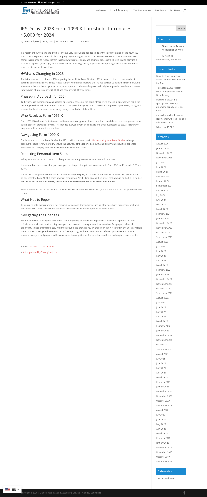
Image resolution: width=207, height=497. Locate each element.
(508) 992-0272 (29, 2)
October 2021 (163, 344)
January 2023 (162, 274)
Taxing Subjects (31, 41)
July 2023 (160, 246)
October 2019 (163, 456)
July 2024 (160, 195)
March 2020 (162, 433)
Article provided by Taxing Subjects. (40, 252)
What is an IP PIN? (165, 127)
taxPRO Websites (91, 492)
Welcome (101, 10)
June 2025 (161, 167)
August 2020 (162, 410)
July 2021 (160, 358)
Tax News (175, 10)
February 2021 (163, 382)
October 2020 (163, 400)
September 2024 (164, 185)
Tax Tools (160, 10)
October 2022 (163, 288)
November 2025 (164, 157)
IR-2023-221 (36, 246)
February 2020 (163, 438)
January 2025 (162, 181)
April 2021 (161, 372)
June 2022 (161, 307)
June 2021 (161, 363)
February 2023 (163, 269)
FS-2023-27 (48, 246)
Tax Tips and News (65, 41)
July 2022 (160, 302)
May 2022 (161, 311)
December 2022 (164, 279)
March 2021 (162, 377)
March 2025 (162, 171)
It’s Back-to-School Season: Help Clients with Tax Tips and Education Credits (171, 119)
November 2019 (164, 452)
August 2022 (162, 297)
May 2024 (161, 204)
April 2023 (161, 260)
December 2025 (164, 153)
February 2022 (163, 325)
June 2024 (161, 199)
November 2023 (164, 227)
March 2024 (162, 209)
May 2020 (161, 424)
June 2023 (161, 251)
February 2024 (163, 213)
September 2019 (164, 461)
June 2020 (161, 419)
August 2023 (162, 241)
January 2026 (162, 148)
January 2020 (162, 442)
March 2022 (162, 321)
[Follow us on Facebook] (63, 2)
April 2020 (161, 428)
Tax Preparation (142, 10)
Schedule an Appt (119, 10)
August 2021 (162, 354)
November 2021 (164, 339)
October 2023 (163, 232)
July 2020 (160, 414)
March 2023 (162, 265)
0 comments (83, 41)
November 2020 (164, 396)
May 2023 (161, 255)
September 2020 (164, 405)
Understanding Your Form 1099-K (108, 140)
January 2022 (162, 330)
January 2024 (162, 218)
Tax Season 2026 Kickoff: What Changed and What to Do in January (169, 91)
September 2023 (164, 237)
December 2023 (164, 223)
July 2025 (160, 162)
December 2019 (164, 447)
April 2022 (161, 316)
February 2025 (163, 176)
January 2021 (162, 386)
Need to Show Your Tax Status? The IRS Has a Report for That (170, 80)
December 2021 (164, 335)
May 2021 (161, 367)
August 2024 (162, 190)
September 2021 (164, 349)
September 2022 (164, 293)
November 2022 (164, 283)
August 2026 (162, 143)
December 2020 (164, 391)
